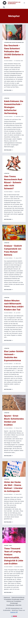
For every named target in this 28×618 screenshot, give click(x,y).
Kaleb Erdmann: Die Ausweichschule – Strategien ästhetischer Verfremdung (13, 107)
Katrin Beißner (9, 60)
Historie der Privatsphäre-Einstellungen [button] (14, 602)
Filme (10, 545)
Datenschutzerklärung (18, 597)
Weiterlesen (8, 90)
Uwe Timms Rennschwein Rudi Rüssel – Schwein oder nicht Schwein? (13, 182)
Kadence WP (14, 612)
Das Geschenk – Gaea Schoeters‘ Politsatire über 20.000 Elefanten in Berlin (13, 51)
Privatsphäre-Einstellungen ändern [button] (14, 599)
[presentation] (14, 32)
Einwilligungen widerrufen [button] (14, 605)
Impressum (7, 597)
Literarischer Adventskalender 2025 (14, 42)
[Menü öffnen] (24, 3)
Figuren (6, 545)
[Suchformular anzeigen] (3, 7)
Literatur (6, 98)
